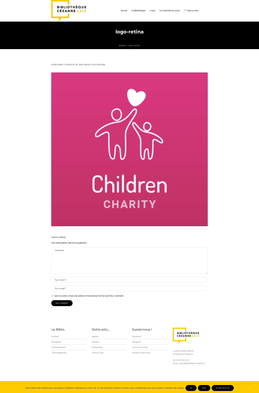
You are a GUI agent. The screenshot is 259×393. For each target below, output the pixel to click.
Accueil (122, 46)
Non (204, 388)
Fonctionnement (58, 347)
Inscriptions (56, 342)
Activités (95, 342)
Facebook (136, 336)
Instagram (136, 342)
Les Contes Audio (140, 347)
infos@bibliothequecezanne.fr (192, 363)
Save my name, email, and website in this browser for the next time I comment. (89, 296)
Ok (191, 388)
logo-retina (98, 64)
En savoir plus (222, 388)
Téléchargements (59, 352)
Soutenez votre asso (141, 352)
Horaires (55, 336)
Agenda (95, 336)
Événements (97, 347)
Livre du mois (97, 352)
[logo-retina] (129, 149)
